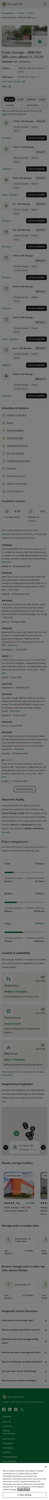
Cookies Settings (24, 1495)
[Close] (46, 1467)
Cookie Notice (23, 1489)
